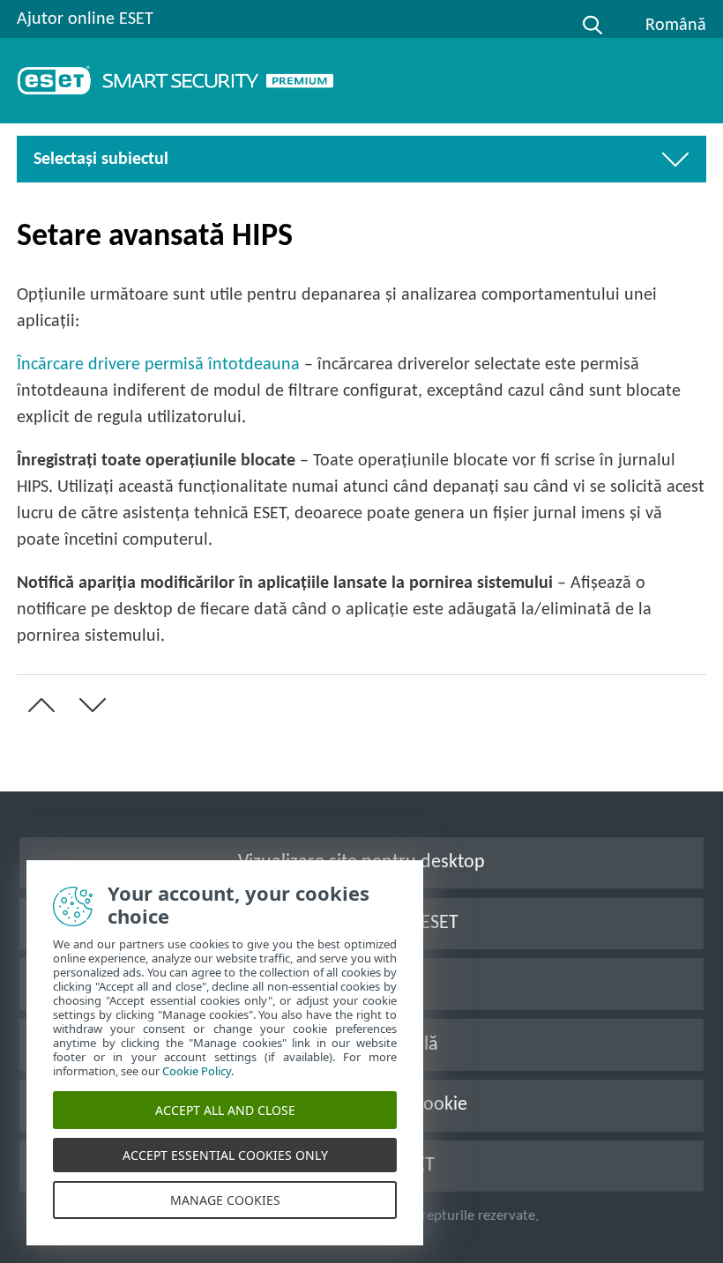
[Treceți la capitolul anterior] (38, 705)
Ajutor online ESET (85, 19)
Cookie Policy (196, 1071)
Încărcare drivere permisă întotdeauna (158, 365)
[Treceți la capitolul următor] (89, 705)
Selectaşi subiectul (101, 159)
